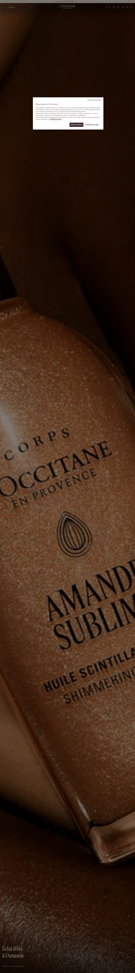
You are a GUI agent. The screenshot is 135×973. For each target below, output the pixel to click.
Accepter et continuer (76, 124)
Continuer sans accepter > (94, 100)
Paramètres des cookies (91, 124)
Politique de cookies (55, 119)
